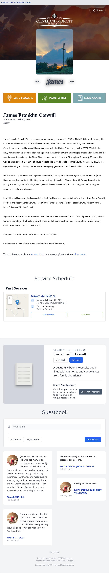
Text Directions (48, 315)
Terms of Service (62, 560)
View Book (60, 360)
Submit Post (92, 439)
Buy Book (76, 360)
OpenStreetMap (57, 565)
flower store (80, 254)
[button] (17, 302)
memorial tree (38, 254)
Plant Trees (85, 315)
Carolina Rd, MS (44, 309)
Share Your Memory (90, 391)
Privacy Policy (46, 560)
